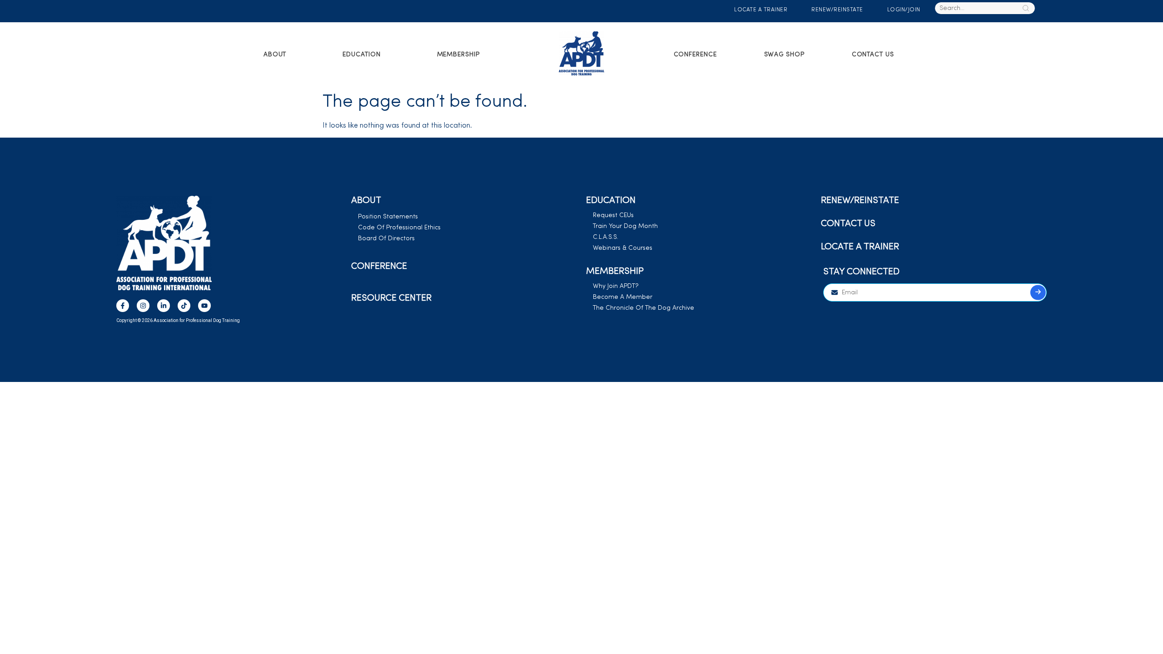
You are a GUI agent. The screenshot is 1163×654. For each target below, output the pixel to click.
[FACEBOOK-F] (122, 305)
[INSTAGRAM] (143, 305)
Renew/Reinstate (837, 10)
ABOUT (275, 54)
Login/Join (903, 10)
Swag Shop (784, 54)
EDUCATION (361, 54)
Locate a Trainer (760, 10)
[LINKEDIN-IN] (163, 305)
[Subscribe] (1038, 292)
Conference (695, 54)
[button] (280, 55)
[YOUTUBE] (204, 305)
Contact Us (873, 54)
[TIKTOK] (184, 305)
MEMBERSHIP (458, 54)
